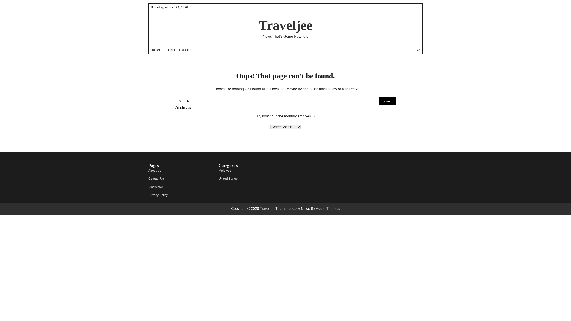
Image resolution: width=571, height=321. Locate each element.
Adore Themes (327, 208)
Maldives (225, 170)
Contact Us (156, 178)
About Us (154, 170)
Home (156, 50)
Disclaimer (155, 187)
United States (180, 50)
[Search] (418, 50)
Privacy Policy (158, 195)
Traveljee (285, 25)
